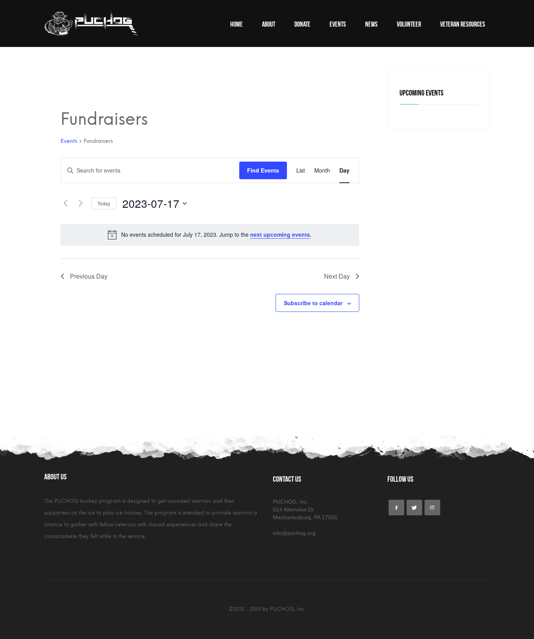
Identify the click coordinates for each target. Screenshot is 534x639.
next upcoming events (280, 234)
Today (103, 203)
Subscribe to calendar (313, 303)
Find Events (263, 170)
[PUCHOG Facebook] (396, 507)
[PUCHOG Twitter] (414, 507)
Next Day (337, 276)
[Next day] (80, 203)
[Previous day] (65, 203)
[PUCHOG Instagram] (432, 507)
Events (69, 141)
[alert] (210, 235)
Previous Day (89, 276)
